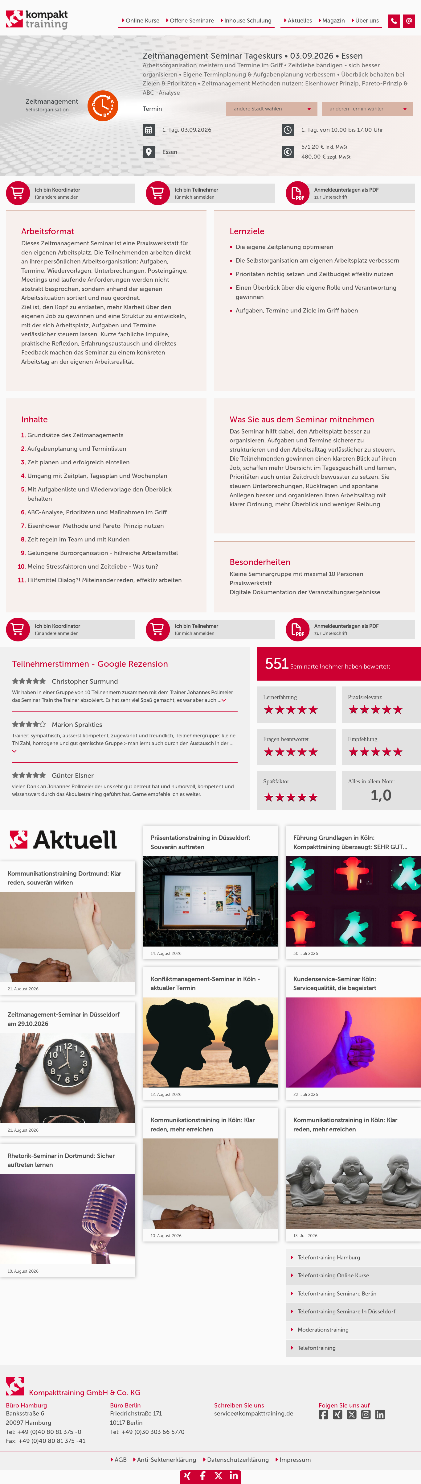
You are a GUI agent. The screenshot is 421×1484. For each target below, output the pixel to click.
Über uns (367, 20)
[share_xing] (187, 1477)
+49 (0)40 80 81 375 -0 (49, 1432)
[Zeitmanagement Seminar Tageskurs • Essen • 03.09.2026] (394, 21)
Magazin (333, 20)
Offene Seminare (192, 20)
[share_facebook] (203, 1477)
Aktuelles (300, 20)
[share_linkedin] (233, 1477)
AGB (120, 1459)
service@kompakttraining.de (253, 1413)
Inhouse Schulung (248, 20)
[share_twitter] (218, 1477)
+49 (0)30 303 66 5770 (153, 1432)
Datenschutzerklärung (237, 1459)
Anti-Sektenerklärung (166, 1459)
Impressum (294, 1459)
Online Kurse (142, 20)
